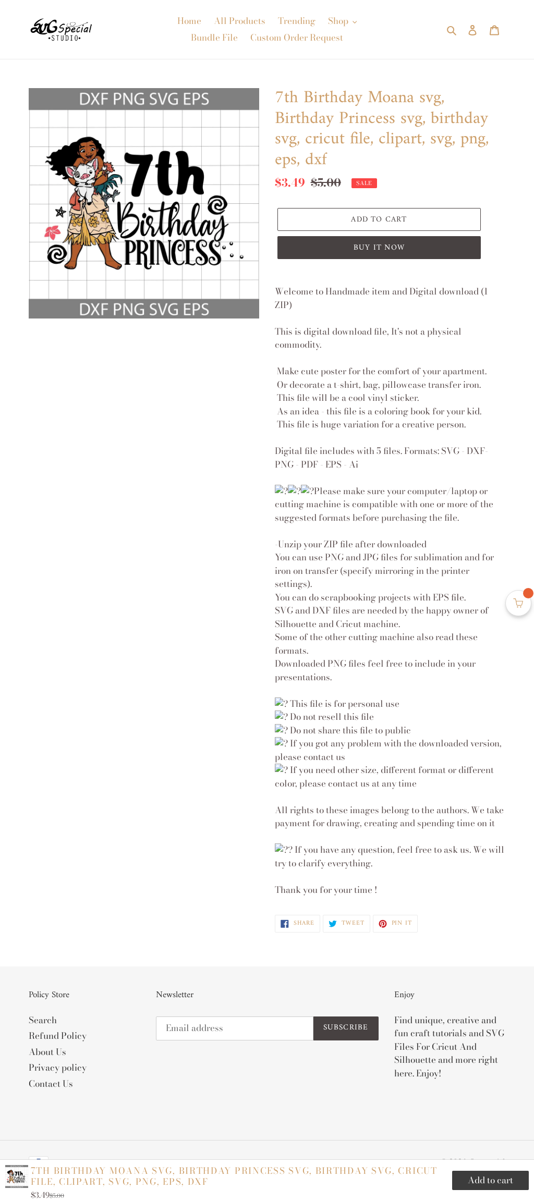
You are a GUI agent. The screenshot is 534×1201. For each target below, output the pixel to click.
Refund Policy (58, 1036)
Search (43, 1020)
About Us (47, 1052)
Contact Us (51, 1083)
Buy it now (379, 248)
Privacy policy (58, 1067)
